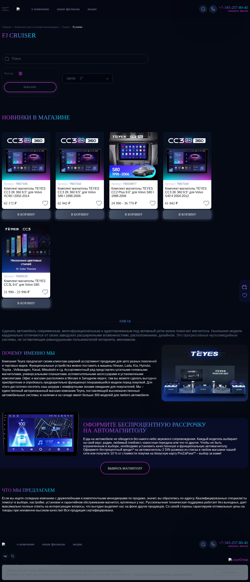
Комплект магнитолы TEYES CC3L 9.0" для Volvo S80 (25, 282)
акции (92, 9)
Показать (30, 87)
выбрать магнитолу (125, 468)
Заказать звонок (238, 11)
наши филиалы (68, 9)
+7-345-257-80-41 (233, 7)
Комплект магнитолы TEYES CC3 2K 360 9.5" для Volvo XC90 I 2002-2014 (25, 192)
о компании (40, 9)
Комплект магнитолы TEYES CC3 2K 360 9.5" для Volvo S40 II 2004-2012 (186, 192)
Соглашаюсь (229, 572)
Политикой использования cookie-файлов (163, 574)
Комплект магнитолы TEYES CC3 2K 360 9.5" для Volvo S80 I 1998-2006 (78, 192)
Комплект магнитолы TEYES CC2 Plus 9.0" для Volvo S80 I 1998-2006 (132, 192)
